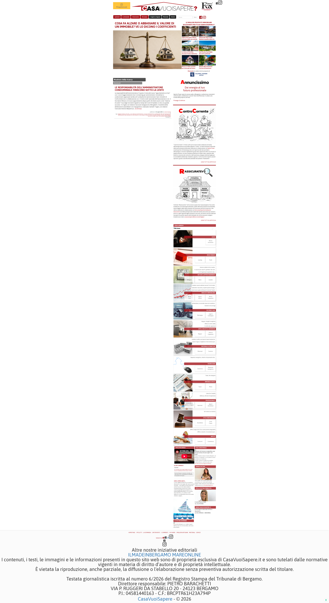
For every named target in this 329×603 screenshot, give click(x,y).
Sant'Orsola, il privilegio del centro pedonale (206, 52)
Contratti (199, 468)
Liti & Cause (210, 448)
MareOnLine (186, 581)
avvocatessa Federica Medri (165, 116)
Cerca (195, 17)
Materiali (165, 17)
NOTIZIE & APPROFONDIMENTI (206, 301)
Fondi (210, 286)
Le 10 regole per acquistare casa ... (207, 298)
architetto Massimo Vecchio (159, 115)
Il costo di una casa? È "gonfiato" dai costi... (204, 296)
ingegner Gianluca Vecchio (123, 114)
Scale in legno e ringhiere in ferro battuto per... (203, 368)
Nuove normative (210, 268)
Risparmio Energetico (211, 394)
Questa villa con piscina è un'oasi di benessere (205, 67)
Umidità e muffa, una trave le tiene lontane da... (203, 366)
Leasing (200, 286)
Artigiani (189, 306)
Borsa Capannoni (210, 323)
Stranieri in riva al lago (210, 332)
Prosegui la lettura (179, 100)
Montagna (200, 341)
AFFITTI (213, 463)
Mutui (210, 413)
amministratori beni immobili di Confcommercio (128, 115)
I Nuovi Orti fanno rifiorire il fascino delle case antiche (189, 38)
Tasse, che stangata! (210, 402)
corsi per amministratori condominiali (152, 114)
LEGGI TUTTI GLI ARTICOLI (208, 162)
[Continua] (138, 108)
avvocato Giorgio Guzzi (153, 116)
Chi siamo (144, 17)
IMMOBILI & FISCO (210, 408)
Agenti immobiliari (211, 431)
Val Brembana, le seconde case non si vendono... (203, 330)
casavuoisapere (167, 111)
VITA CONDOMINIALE (209, 444)
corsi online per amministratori (136, 114)
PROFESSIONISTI (210, 427)
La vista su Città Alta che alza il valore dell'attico (189, 52)
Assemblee (200, 449)
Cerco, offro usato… (179, 507)
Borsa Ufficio (200, 323)
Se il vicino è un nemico (209, 438)
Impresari (199, 432)
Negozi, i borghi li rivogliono (208, 348)
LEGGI (213, 263)
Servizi (173, 17)
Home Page (132, 559)
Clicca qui (190, 71)
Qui (174, 550)
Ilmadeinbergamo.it (208, 511)
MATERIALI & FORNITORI (208, 373)
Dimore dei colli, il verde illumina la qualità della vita (206, 38)
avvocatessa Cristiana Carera (145, 115)
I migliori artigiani (155, 17)
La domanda (126, 17)
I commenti (164, 559)
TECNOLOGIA (211, 390)
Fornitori (210, 378)
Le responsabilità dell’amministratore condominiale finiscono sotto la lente (139, 88)
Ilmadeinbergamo (150, 581)
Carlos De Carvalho (210, 420)
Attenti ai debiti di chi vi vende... (207, 294)
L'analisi (211, 306)
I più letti (117, 17)
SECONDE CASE (210, 337)
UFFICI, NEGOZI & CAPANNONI (206, 355)
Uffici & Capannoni (210, 360)
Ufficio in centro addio (210, 350)
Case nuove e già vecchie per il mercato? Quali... (203, 316)
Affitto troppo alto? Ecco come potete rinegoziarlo (202, 456)
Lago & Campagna (211, 341)
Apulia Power (211, 148)
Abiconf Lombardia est (165, 114)
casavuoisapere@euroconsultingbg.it (194, 217)
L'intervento (135, 17)
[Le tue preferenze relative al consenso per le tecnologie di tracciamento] (326, 600)
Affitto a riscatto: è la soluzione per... (206, 458)
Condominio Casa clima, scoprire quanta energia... (203, 314)
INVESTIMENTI (211, 281)
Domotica (200, 395)
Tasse (200, 413)
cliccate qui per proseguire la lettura (203, 490)
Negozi (200, 360)
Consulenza (211, 468)
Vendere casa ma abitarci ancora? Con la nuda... (203, 312)
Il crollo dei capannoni (210, 352)
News (200, 306)
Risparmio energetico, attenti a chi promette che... (203, 384)
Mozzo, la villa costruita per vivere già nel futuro (188, 67)
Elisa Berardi (167, 115)
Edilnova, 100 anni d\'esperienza (207, 422)
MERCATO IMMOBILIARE (208, 319)
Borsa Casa (189, 323)
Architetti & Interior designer (189, 430)
